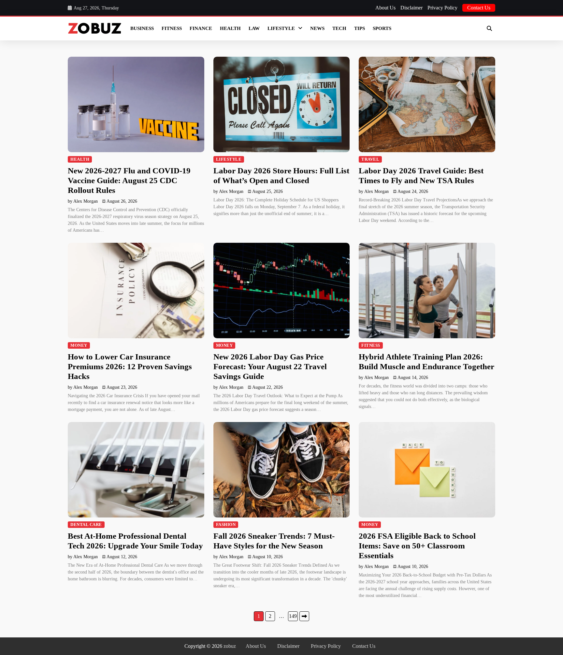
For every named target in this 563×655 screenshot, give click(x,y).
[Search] (489, 28)
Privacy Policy (442, 7)
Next (304, 616)
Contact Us (478, 7)
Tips (359, 28)
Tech (339, 28)
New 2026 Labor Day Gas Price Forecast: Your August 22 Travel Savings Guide (270, 366)
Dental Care (86, 524)
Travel (370, 159)
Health (230, 28)
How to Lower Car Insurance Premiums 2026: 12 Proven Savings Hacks (130, 366)
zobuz (230, 646)
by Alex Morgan (83, 201)
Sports (382, 28)
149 (293, 616)
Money (78, 345)
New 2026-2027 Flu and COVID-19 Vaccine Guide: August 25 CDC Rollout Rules (129, 180)
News (317, 28)
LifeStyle (281, 28)
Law (254, 28)
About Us (385, 7)
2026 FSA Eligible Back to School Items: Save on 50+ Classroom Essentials (417, 545)
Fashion (226, 524)
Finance (201, 28)
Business (142, 28)
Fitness (172, 28)
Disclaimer (411, 7)
